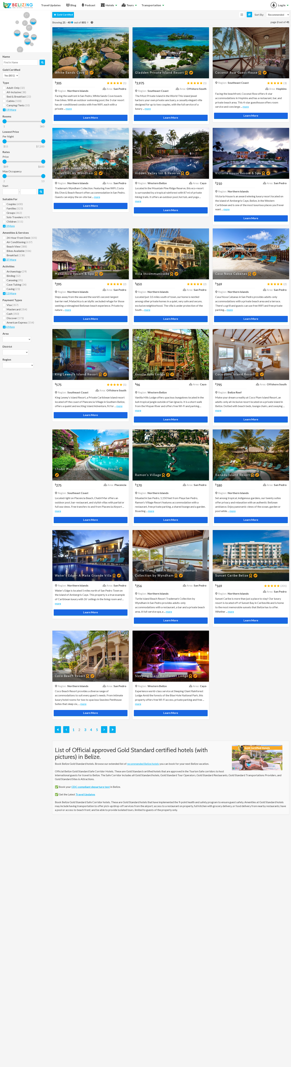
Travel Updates (85, 794)
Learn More (90, 117)
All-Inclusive (16, 92)
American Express (20, 322)
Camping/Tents (18, 105)
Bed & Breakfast (19, 96)
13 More (11, 293)
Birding (13, 275)
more (69, 108)
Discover (15, 318)
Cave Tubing (16, 284)
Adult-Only (16, 87)
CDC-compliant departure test (90, 786)
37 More (11, 259)
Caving (13, 288)
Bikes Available (19, 250)
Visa (12, 304)
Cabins (14, 100)
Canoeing (15, 280)
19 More (11, 109)
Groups (14, 212)
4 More (10, 326)
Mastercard (17, 309)
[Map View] (249, 14)
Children (15, 221)
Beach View (17, 246)
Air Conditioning (19, 242)
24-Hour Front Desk (22, 237)
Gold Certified (65, 14)
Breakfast (16, 255)
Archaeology (17, 271)
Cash (13, 313)
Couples (15, 204)
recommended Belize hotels (143, 763)
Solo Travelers (18, 217)
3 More (10, 225)
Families (15, 208)
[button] (29, 27)
